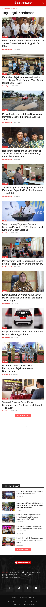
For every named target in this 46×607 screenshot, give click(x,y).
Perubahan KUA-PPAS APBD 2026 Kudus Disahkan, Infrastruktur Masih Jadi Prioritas (29, 529)
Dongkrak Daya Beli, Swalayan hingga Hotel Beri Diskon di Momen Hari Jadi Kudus (30, 540)
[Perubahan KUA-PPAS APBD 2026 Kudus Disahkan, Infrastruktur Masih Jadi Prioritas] (8, 529)
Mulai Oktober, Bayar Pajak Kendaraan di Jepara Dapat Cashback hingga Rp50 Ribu (23, 43)
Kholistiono (6, 233)
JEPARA (5, 37)
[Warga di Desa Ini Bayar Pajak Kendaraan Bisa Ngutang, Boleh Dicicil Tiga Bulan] (23, 389)
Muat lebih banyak (22, 415)
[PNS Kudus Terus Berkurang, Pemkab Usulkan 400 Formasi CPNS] (8, 495)
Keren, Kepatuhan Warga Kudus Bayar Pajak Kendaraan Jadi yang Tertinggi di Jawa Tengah (22, 298)
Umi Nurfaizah (7, 49)
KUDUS (5, 73)
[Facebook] (9, 588)
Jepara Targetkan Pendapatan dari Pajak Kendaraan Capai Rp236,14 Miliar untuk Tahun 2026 (23, 190)
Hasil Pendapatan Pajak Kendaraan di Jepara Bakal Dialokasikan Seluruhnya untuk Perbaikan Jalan (21, 153)
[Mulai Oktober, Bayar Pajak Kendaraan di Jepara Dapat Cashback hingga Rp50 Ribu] (23, 27)
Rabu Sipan (6, 86)
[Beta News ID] (23, 562)
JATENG (5, 362)
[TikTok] (27, 588)
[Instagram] (18, 588)
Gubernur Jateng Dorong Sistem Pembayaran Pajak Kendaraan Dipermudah (18, 368)
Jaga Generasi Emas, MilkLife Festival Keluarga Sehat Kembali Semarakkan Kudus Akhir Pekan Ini (30, 505)
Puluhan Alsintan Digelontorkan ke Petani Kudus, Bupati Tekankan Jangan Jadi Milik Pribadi (29, 517)
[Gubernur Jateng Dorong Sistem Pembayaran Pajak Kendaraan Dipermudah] (23, 352)
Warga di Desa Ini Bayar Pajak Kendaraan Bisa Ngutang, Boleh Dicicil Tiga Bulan (22, 405)
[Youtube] (36, 588)
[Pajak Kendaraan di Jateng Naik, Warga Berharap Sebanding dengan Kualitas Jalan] (23, 101)
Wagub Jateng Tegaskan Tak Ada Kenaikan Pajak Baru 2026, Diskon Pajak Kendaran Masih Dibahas (22, 227)
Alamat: (5, 572)
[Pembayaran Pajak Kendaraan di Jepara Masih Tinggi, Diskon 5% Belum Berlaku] (23, 247)
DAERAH (5, 398)
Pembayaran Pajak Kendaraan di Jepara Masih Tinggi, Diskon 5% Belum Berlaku (22, 262)
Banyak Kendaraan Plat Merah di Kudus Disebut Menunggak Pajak (22, 333)
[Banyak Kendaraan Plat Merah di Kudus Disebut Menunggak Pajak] (23, 318)
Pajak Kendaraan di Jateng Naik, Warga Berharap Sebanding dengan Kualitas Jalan (22, 117)
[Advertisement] (23, 451)
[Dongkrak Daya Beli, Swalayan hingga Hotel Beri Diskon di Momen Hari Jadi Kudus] (8, 541)
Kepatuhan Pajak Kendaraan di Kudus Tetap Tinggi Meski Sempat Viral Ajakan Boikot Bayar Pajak (23, 80)
